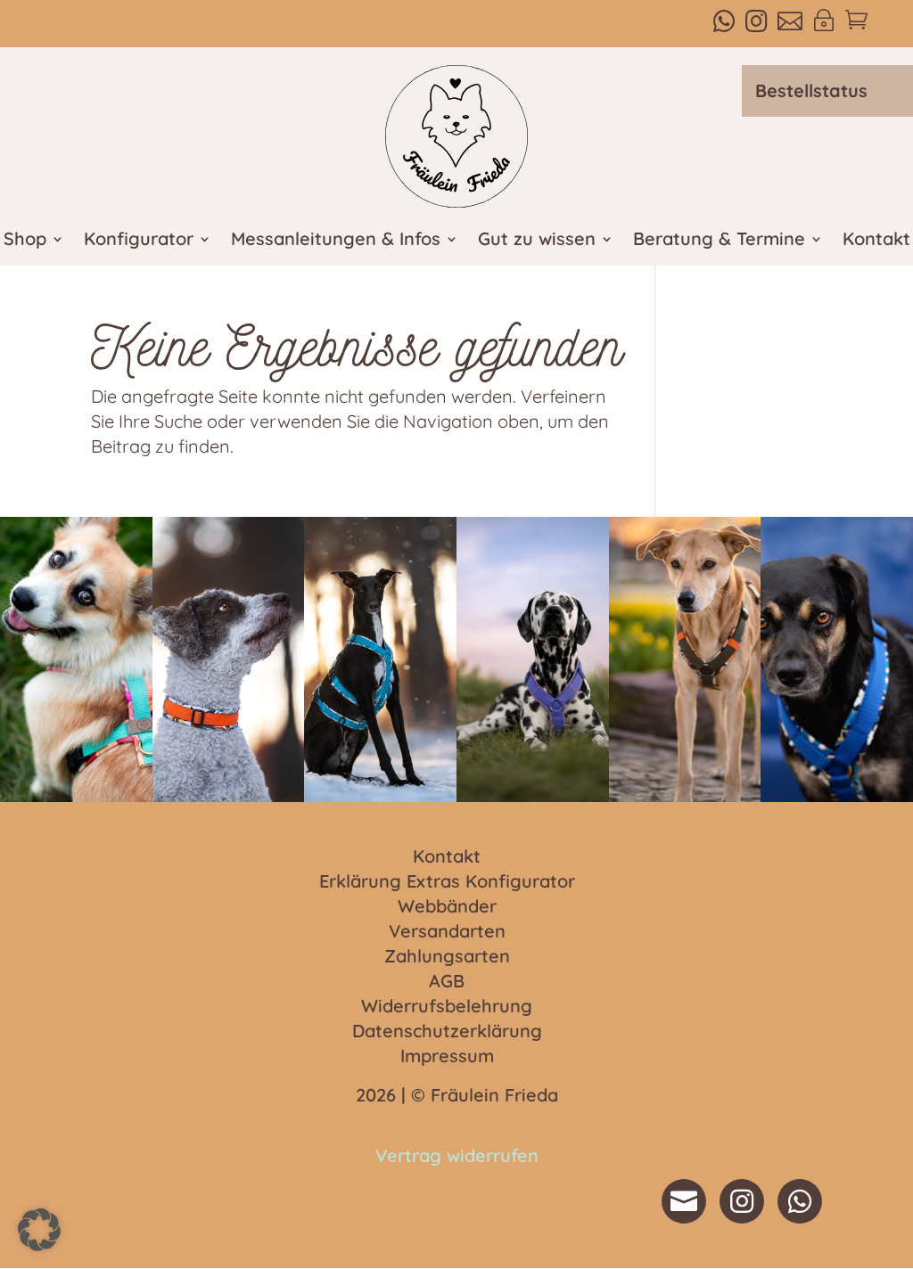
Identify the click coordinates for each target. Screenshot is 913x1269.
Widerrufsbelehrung (446, 1007)
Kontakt (876, 241)
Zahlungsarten (447, 957)
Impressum (447, 1057)
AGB (447, 982)
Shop (25, 241)
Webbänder (447, 907)
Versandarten (447, 932)
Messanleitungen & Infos (335, 241)
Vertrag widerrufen (457, 1155)
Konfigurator (138, 241)
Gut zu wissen (537, 241)
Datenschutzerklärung (447, 1032)
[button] (39, 1230)
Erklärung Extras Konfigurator (447, 882)
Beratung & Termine (719, 241)
